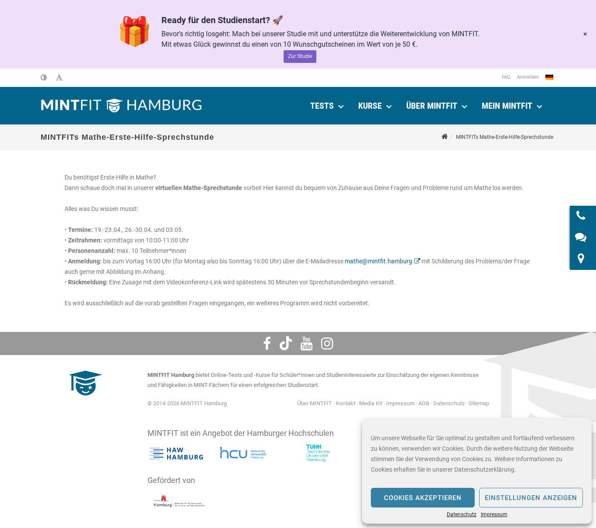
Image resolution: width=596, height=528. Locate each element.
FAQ (506, 77)
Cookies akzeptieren (423, 498)
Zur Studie (300, 56)
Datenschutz (461, 514)
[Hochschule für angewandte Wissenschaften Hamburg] (176, 453)
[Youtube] (306, 343)
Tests (322, 105)
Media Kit (370, 403)
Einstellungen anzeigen (531, 498)
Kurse (370, 105)
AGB (423, 403)
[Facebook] (267, 343)
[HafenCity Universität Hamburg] (247, 453)
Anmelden (528, 77)
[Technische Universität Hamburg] (318, 453)
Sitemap (479, 403)
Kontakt (345, 403)
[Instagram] (327, 343)
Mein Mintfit (507, 105)
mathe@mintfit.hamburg (378, 261)
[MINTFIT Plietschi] (84, 400)
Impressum (494, 514)
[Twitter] (285, 343)
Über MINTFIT (431, 105)
